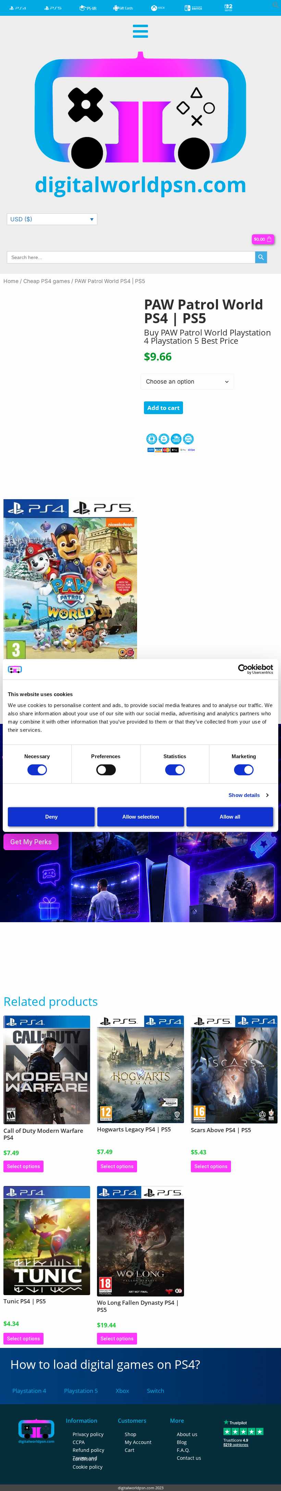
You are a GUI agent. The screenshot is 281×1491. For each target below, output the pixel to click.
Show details (244, 795)
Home (11, 281)
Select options (23, 1166)
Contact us (189, 1458)
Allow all (230, 817)
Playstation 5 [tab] (81, 1391)
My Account (138, 1442)
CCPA (79, 1442)
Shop (130, 1434)
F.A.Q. (183, 1450)
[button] (275, 6)
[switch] (106, 769)
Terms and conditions (85, 1458)
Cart (129, 1450)
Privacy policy (88, 1434)
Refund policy (88, 1450)
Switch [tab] (155, 1391)
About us (187, 1434)
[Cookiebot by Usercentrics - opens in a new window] (243, 669)
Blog (182, 1442)
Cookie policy (87, 1467)
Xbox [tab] (122, 1391)
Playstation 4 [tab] (29, 1391)
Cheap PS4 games (46, 281)
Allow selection (140, 817)
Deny (51, 817)
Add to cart (163, 408)
